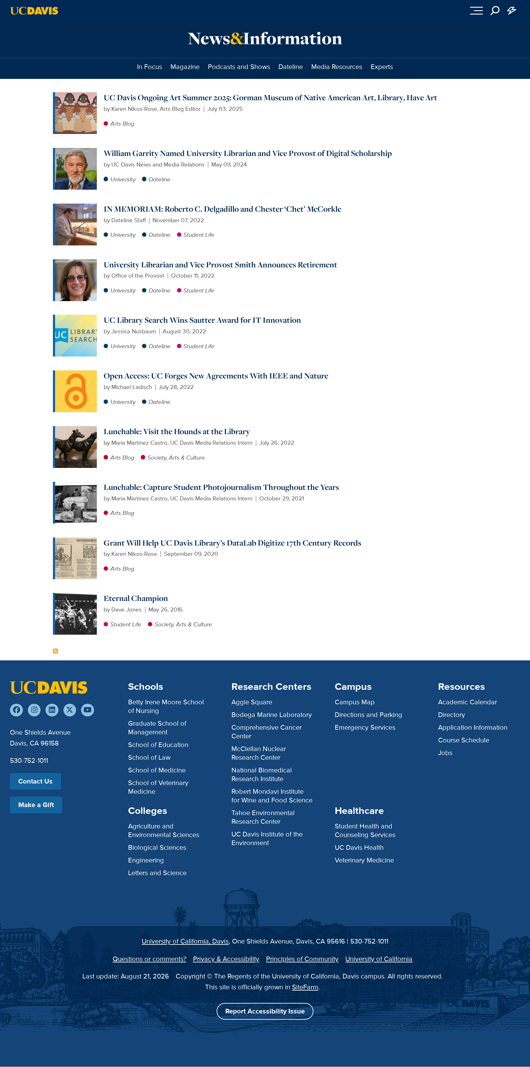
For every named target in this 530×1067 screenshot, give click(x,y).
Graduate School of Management (157, 728)
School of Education (158, 744)
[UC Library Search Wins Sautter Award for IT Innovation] (76, 319)
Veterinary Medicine (364, 860)
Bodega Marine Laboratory (271, 714)
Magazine (185, 66)
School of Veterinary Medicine (158, 787)
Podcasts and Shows (239, 66)
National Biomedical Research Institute (261, 774)
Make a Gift (36, 805)
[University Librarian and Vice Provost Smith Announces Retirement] (76, 263)
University (123, 179)
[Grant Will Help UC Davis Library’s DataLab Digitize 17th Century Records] (76, 541)
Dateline (290, 66)
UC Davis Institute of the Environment (267, 838)
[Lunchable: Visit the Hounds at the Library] (76, 430)
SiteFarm (305, 987)
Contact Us (35, 781)
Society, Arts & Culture (176, 457)
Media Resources (336, 66)
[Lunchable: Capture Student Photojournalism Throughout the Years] (76, 486)
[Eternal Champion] (76, 597)
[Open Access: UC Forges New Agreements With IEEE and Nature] (76, 374)
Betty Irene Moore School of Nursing (166, 706)
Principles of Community (302, 959)
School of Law (149, 757)
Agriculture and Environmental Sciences (163, 830)
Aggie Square (251, 702)
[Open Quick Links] (511, 10)
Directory (451, 714)
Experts (382, 66)
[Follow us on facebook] (16, 710)
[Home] (48, 687)
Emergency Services (365, 727)
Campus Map (355, 702)
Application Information (472, 727)
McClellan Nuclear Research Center (258, 753)
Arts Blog (122, 123)
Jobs (445, 753)
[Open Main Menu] (477, 10)
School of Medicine (157, 770)
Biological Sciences (157, 847)
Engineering (146, 860)
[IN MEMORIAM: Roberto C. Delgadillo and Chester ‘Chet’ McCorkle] (76, 208)
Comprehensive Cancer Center (266, 732)
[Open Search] (495, 10)
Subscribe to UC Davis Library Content (55, 651)
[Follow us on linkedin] (51, 710)
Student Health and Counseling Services (365, 830)
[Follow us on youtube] (87, 710)
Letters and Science (157, 873)
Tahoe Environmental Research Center (263, 817)
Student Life (198, 235)
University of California (378, 959)
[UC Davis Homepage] (34, 11)
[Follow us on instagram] (34, 710)
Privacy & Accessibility (226, 959)
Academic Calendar (467, 702)
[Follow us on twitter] (69, 710)
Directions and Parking (368, 714)
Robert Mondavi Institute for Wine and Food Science (271, 796)
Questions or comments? (149, 959)
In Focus (149, 66)
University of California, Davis (185, 941)
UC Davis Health (359, 847)
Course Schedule (463, 740)
